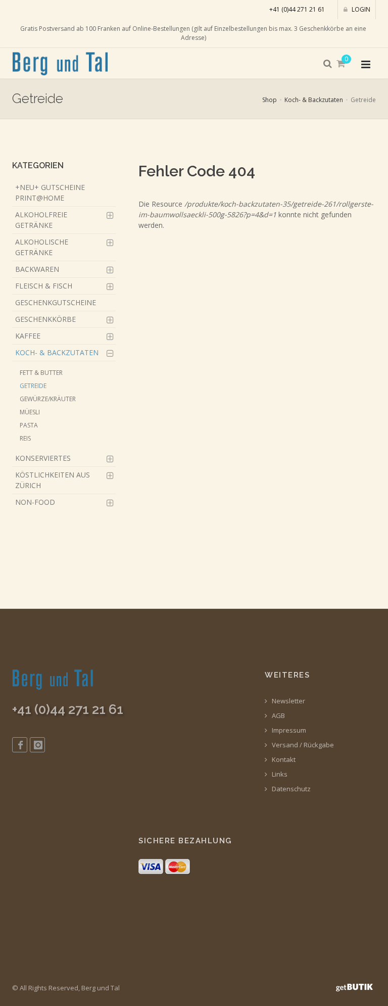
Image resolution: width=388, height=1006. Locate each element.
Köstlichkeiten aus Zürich (52, 480)
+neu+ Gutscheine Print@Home (50, 192)
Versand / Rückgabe (302, 745)
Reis (25, 438)
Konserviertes (43, 458)
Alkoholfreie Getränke (41, 220)
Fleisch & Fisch (43, 286)
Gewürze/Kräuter (48, 399)
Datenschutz (290, 789)
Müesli (30, 412)
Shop (269, 99)
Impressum (288, 730)
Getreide (33, 385)
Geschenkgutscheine (55, 302)
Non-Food (35, 502)
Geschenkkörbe (45, 319)
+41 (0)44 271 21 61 (297, 9)
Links (278, 774)
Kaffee (27, 336)
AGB (277, 715)
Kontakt (283, 759)
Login (360, 9)
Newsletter (287, 701)
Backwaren (37, 269)
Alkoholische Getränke (41, 247)
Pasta (29, 425)
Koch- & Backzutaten (313, 99)
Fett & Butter (41, 372)
